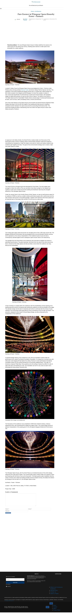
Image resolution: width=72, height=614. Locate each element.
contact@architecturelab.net (9, 600)
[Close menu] (51, 603)
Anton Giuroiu (25, 19)
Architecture (38, 11)
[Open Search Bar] (31, 8)
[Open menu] (47, 607)
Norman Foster (25, 90)
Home (32, 11)
